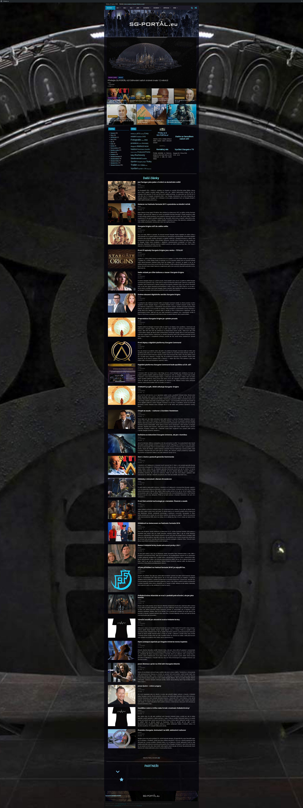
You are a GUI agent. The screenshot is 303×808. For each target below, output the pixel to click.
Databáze (146, 8)
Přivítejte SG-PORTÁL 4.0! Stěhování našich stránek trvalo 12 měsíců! (138, 80)
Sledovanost (136, 158)
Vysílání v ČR (142, 168)
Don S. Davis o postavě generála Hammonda (156, 457)
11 (143, 255)
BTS (138, 133)
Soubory (156, 8)
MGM (147, 146)
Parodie (132, 152)
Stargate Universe (115, 165)
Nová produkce (157, 96)
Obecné (121, 77)
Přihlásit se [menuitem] (6, 1)
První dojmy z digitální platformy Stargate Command (159, 342)
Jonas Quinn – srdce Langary (149, 686)
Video (146, 165)
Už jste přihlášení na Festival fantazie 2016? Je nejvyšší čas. (161, 567)
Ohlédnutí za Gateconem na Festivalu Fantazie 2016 (159, 523)
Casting (142, 133)
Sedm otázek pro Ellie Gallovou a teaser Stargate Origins (161, 272)
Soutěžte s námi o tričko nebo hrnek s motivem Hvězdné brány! (164, 708)
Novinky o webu (112, 77)
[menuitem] (1, 1)
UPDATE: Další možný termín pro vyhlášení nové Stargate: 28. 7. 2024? (140, 4)
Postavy (135, 152)
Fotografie (136, 140)
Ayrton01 (140, 252)
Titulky (149, 162)
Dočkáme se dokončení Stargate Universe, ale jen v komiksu (162, 435)
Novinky (109, 8)
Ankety (133, 133)
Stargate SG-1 (114, 163)
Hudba (142, 140)
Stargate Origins (115, 160)
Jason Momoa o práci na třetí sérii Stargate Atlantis (159, 664)
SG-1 (118, 8)
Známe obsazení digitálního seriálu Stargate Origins (159, 294)
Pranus (109, 82)
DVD (144, 136)
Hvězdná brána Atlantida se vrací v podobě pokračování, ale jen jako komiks (166, 596)
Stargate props (141, 161)
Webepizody (149, 168)
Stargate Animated (115, 156)
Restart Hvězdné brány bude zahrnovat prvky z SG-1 (159, 545)
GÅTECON (166, 8)
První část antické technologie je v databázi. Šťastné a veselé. (163, 501)
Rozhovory (140, 155)
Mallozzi (140, 146)
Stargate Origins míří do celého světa (153, 226)
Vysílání (134, 168)
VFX (138, 165)
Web (174, 8)
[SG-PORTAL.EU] (151, 10)
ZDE (159, 758)
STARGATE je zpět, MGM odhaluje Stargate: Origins (158, 387)
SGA (124, 8)
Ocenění (147, 149)
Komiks (112, 145)
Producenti (141, 152)
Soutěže (144, 158)
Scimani (139, 228)
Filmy (112, 135)
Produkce (113, 154)
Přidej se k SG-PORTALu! (162, 134)
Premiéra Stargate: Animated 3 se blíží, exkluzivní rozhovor (162, 730)
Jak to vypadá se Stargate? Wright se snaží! (185, 101)
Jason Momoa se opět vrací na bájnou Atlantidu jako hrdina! (180, 121)
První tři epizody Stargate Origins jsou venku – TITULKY (160, 250)
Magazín (134, 146)
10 (143, 603)
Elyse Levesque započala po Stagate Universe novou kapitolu (162, 642)
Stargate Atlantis (115, 158)
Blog (136, 133)
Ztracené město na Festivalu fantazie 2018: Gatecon (150, 121)
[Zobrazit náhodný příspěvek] (196, 8)
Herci (169, 118)
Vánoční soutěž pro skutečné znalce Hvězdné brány (159, 619)
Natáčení (134, 149)
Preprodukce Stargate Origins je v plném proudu (158, 318)
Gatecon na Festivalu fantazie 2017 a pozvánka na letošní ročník (164, 204)
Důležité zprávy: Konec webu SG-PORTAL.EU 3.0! (117, 101)
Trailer (134, 165)
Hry (111, 141)
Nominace (141, 149)
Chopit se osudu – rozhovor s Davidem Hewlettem (158, 411)
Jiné (138, 8)
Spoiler (134, 161)
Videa (142, 165)
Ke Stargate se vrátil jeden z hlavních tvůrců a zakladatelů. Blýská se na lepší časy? (121, 120)
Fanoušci (140, 118)
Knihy (112, 143)
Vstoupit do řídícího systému (113, 795)
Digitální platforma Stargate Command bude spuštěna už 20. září (164, 365)
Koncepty (145, 143)
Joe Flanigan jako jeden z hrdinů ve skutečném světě (159, 182)
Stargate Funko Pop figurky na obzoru (139, 101)
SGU (131, 8)
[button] (113, 8)
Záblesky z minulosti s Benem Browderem (155, 479)
